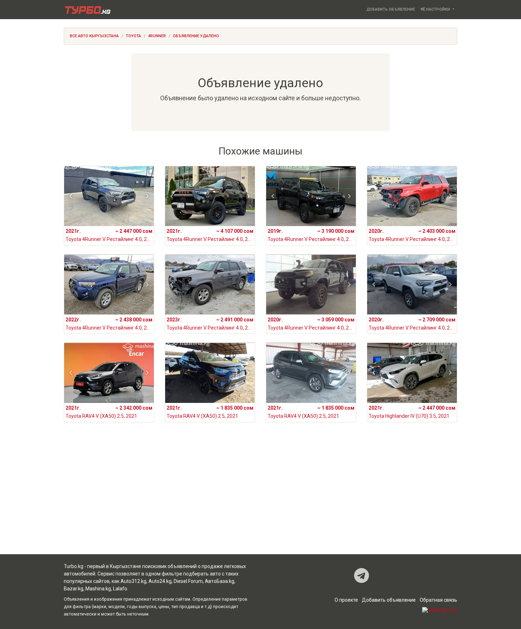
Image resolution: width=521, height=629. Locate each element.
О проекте (346, 600)
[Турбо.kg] (87, 10)
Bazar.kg (73, 588)
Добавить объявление (390, 9)
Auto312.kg (133, 581)
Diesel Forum (188, 581)
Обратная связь (438, 600)
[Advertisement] (260, 497)
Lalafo (120, 588)
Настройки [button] (438, 9)
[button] (70, 196)
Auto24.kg (160, 581)
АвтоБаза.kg (219, 581)
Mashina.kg (98, 588)
